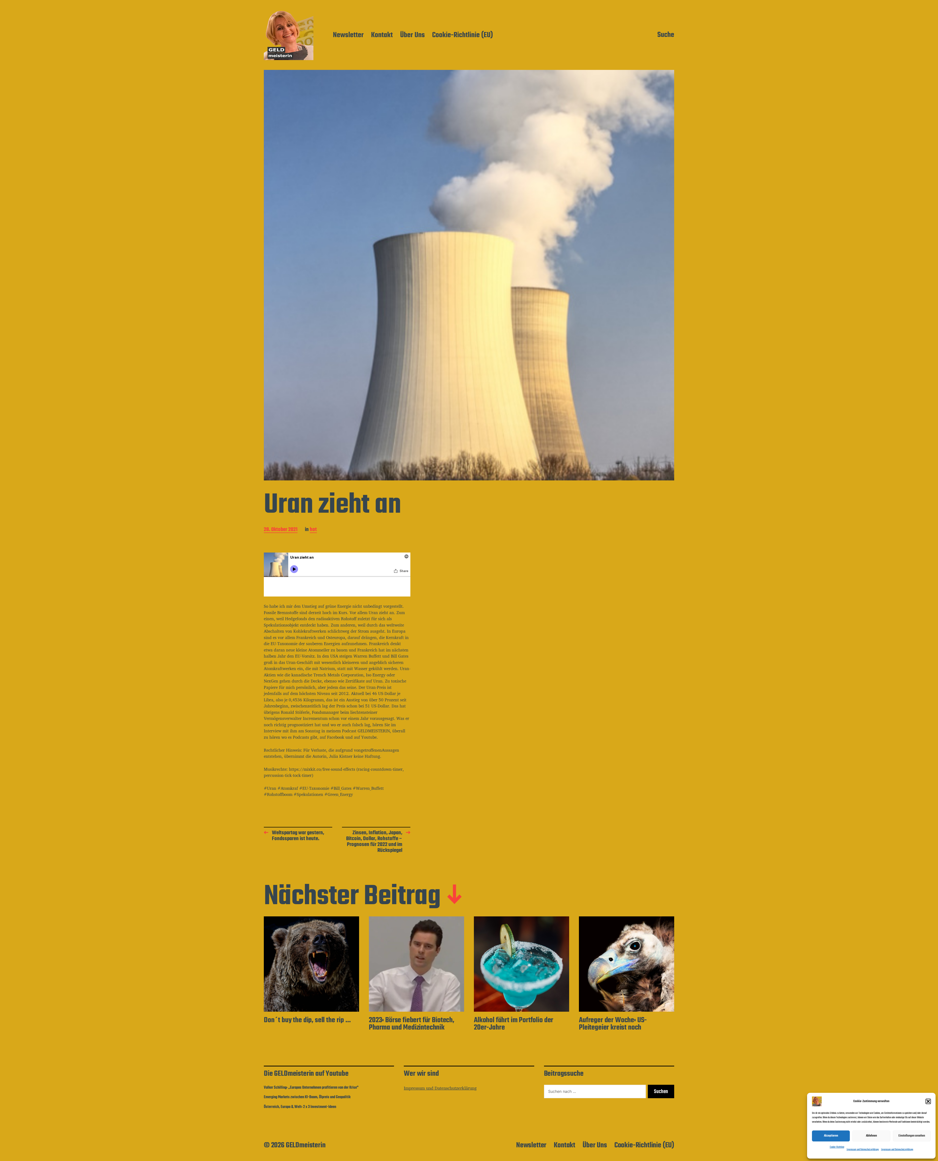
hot (313, 530)
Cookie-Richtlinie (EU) (462, 35)
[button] (928, 1101)
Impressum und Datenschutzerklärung (863, 1150)
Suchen (661, 1091)
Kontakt (382, 35)
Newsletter (348, 35)
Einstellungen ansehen (911, 1135)
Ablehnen (871, 1135)
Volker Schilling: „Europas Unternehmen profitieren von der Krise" (311, 1088)
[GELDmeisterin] (288, 35)
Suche (665, 35)
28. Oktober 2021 (281, 530)
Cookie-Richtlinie (837, 1147)
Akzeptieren (831, 1135)
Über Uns (412, 35)
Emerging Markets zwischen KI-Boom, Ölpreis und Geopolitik (307, 1097)
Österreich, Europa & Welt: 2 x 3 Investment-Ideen (300, 1107)
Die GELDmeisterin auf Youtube (306, 1073)
